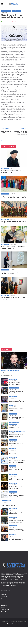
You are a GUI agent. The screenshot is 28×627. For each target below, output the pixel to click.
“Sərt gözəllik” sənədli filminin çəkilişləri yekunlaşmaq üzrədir (16, 522)
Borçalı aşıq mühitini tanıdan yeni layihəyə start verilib (9, 504)
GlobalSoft (10, 623)
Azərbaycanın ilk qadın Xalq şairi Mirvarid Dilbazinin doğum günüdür (17, 419)
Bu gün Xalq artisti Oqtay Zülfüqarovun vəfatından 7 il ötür (12, 171)
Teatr (2, 598)
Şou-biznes (15, 370)
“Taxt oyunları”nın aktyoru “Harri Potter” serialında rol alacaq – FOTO (16, 393)
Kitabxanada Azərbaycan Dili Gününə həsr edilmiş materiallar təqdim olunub (16, 497)
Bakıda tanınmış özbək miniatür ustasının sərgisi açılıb (13, 298)
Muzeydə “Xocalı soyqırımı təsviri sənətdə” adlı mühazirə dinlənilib (13, 272)
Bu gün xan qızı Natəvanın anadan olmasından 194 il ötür (16, 479)
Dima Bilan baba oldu (7, 375)
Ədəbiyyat (3, 603)
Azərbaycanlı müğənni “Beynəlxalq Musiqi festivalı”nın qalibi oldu (13, 247)
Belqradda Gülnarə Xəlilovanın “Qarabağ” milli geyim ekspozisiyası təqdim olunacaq (13, 196)
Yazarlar (3, 607)
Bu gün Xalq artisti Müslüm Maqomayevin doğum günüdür (16, 436)
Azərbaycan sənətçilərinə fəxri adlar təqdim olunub (13, 222)
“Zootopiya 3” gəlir (14, 427)
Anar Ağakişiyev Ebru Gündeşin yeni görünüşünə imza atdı (16, 539)
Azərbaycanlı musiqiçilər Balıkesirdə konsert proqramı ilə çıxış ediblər (17, 401)
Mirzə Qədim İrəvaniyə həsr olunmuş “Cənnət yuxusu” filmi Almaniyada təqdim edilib (17, 531)
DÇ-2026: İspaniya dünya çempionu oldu (16, 512)
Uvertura (8, 22)
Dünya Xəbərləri (6, 370)
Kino (2, 601)
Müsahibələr (4, 605)
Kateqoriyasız (6, 11)
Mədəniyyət (16, 11)
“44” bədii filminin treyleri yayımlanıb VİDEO (15, 487)
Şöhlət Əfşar (4, 611)
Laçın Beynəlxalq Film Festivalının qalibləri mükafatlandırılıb (14, 384)
